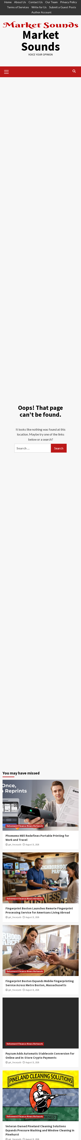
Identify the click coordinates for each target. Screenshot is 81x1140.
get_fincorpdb (14, 844)
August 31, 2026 (32, 844)
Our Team (51, 2)
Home (8, 2)
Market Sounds (40, 40)
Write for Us (39, 7)
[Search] (74, 71)
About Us (20, 2)
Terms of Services (18, 7)
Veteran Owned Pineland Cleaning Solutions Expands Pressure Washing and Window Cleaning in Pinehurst (40, 1130)
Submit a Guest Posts (62, 7)
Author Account (41, 12)
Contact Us (36, 2)
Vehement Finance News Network (25, 826)
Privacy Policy (68, 2)
